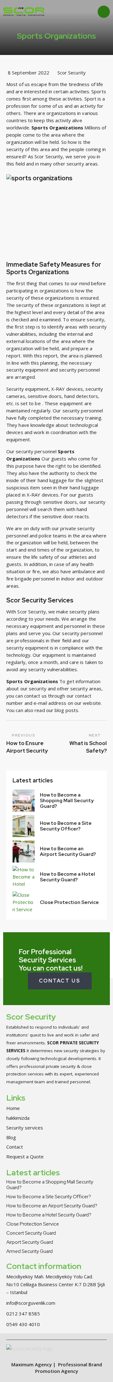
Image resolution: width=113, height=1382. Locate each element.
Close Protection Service (69, 902)
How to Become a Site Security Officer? (66, 826)
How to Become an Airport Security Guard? (68, 851)
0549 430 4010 (23, 1324)
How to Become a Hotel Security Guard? (67, 877)
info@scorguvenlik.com (30, 1303)
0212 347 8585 (23, 1313)
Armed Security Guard (29, 1251)
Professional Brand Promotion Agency (68, 1367)
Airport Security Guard (29, 1242)
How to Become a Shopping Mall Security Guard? (67, 800)
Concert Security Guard (31, 1233)
